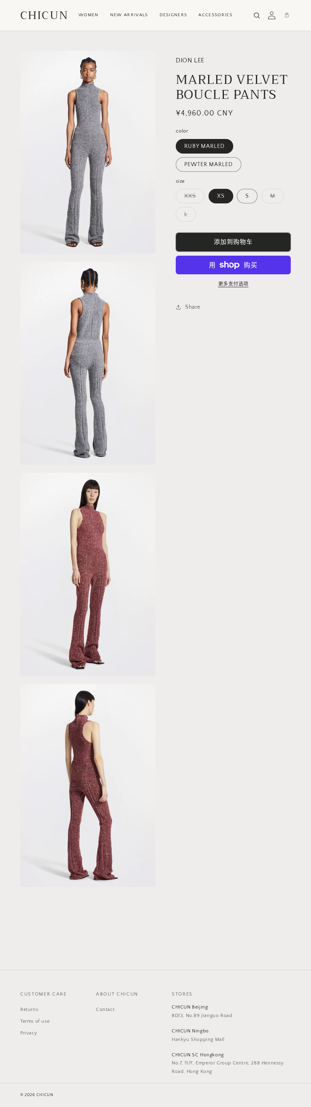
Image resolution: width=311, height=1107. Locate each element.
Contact (105, 1009)
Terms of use (34, 1021)
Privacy (28, 1033)
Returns (29, 1009)
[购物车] (287, 15)
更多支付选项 (233, 284)
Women (89, 15)
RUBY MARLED (204, 146)
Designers (173, 15)
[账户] (272, 15)
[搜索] (257, 15)
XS (221, 196)
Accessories (215, 15)
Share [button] (192, 307)
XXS (193, 197)
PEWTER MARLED (208, 164)
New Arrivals (129, 15)
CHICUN (44, 15)
